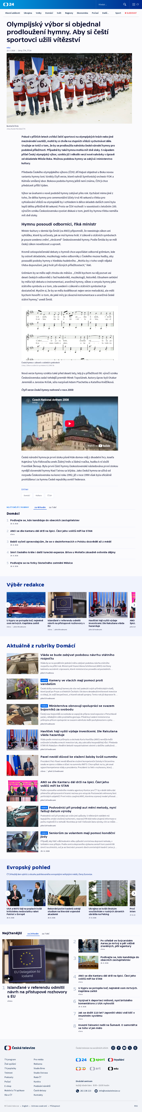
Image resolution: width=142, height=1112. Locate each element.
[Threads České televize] (135, 1048)
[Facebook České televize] (118, 1048)
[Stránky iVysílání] (116, 1059)
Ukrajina (28, 12)
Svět (59, 12)
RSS (136, 1106)
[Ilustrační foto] (69, 88)
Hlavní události (12, 12)
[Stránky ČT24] (81, 1059)
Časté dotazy (40, 1090)
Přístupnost (55, 1106)
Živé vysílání (10, 1063)
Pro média (38, 1059)
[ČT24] (8, 4)
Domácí (49, 12)
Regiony (69, 12)
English (25, 1106)
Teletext (8, 1072)
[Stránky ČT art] (95, 1068)
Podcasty (8, 1077)
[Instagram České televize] (113, 1048)
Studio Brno (39, 1068)
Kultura (39, 495)
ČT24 (49, 495)
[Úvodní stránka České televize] (20, 1048)
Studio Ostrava (41, 1072)
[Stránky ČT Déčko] (81, 1068)
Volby (38, 12)
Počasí (95, 12)
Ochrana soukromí (39, 1106)
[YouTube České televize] (124, 1048)
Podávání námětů (42, 1086)
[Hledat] (124, 4)
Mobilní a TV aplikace (14, 1090)
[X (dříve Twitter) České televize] (130, 1048)
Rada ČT (37, 1077)
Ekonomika (82, 12)
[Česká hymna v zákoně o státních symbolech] (69, 333)
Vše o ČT (8, 1094)
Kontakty (38, 1094)
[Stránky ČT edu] (113, 1068)
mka (8, 47)
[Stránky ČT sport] (97, 1059)
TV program (10, 1059)
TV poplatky (10, 1068)
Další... (105, 12)
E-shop (7, 1086)
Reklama (38, 1063)
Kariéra (37, 1081)
